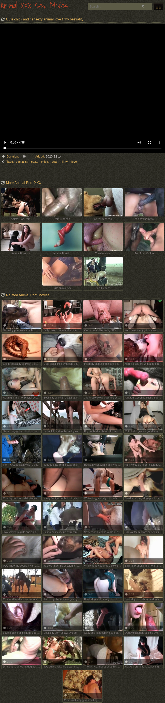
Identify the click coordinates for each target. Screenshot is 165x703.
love (74, 161)
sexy (34, 161)
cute (55, 161)
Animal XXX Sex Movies (34, 6)
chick (44, 161)
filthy (64, 161)
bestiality (21, 161)
